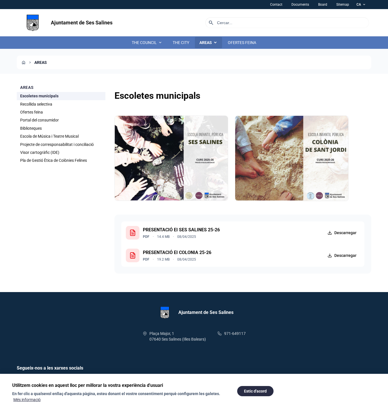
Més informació (27, 399)
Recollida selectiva (36, 104)
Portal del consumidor (39, 120)
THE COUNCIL (147, 42)
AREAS (208, 42)
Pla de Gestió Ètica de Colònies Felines (53, 160)
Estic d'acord (255, 391)
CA (361, 4)
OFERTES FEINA (242, 42)
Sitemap (342, 5)
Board (322, 5)
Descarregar (345, 232)
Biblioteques (31, 128)
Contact (276, 5)
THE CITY (181, 42)
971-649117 (235, 333)
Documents (300, 5)
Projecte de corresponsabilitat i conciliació (57, 144)
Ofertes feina (31, 112)
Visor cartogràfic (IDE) (39, 152)
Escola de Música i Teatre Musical (49, 136)
